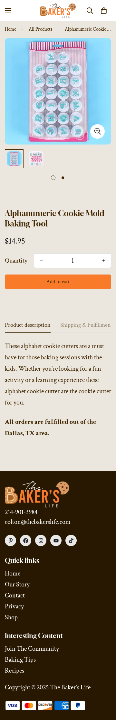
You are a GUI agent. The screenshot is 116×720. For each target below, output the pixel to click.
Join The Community (32, 649)
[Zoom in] (97, 131)
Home (10, 29)
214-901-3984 (21, 512)
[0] (103, 10)
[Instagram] (40, 540)
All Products (40, 29)
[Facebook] (25, 540)
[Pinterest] (10, 540)
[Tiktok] (71, 540)
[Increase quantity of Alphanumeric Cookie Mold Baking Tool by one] (104, 261)
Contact (15, 595)
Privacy (14, 606)
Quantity (16, 261)
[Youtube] (56, 540)
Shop (11, 617)
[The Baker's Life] (58, 10)
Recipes (14, 670)
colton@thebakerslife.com (38, 522)
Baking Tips (20, 659)
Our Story (17, 584)
